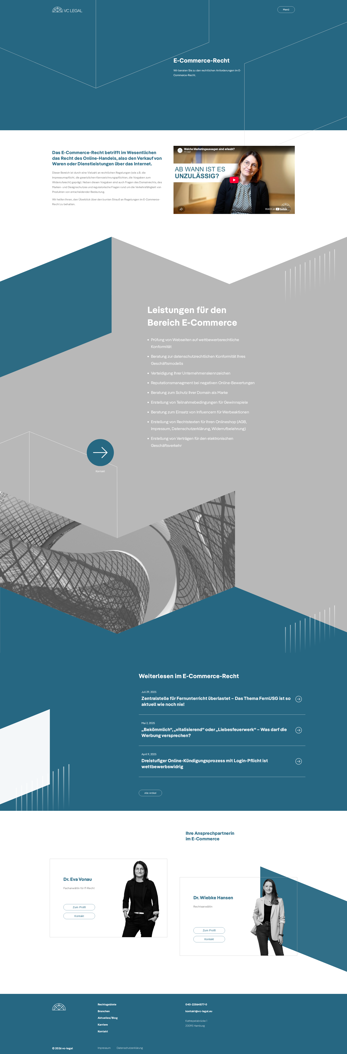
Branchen (104, 1011)
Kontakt (103, 1031)
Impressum (104, 1048)
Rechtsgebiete (107, 1004)
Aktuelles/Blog (108, 1017)
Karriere (103, 1024)
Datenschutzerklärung (130, 1048)
